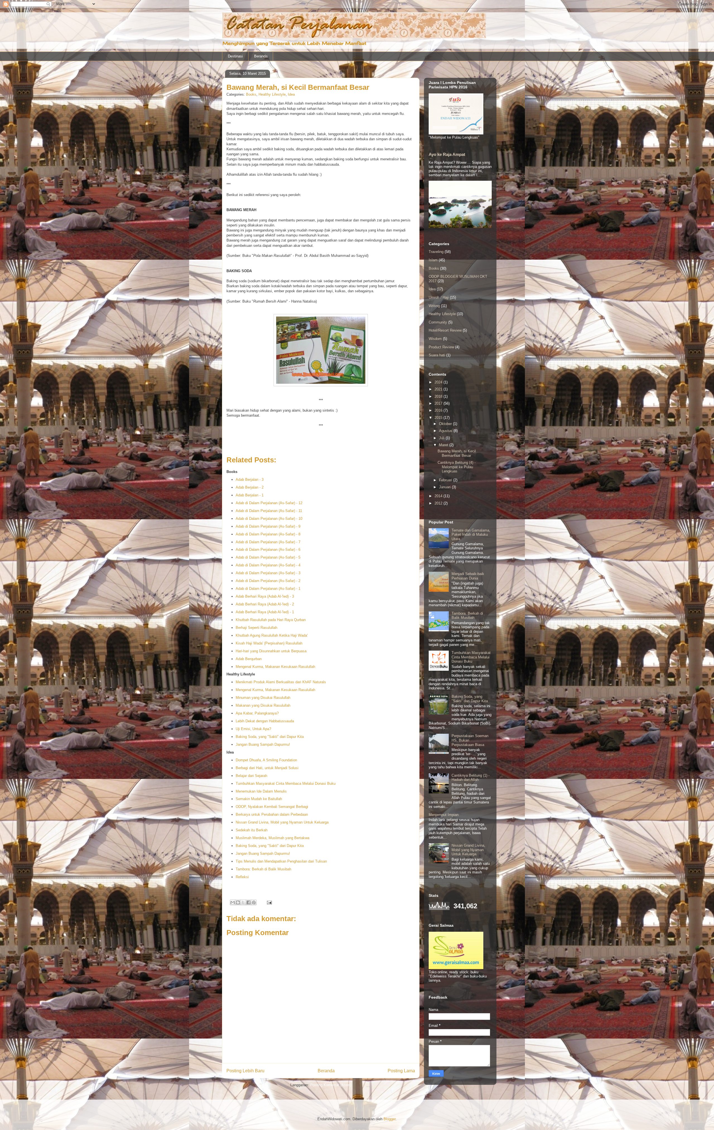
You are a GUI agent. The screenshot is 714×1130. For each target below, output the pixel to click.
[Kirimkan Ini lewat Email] (232, 902)
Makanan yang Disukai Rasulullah (263, 705)
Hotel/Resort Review (445, 330)
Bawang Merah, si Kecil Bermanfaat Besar (457, 453)
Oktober (446, 424)
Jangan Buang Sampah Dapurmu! (263, 744)
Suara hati (437, 355)
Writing (434, 306)
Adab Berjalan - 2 (250, 487)
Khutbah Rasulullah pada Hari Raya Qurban (271, 620)
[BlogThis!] (238, 902)
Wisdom (435, 339)
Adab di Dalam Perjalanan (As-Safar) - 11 (269, 511)
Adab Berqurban (249, 659)
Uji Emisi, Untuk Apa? (253, 729)
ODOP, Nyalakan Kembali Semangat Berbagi (272, 807)
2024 (439, 382)
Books (251, 94)
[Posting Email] (268, 902)
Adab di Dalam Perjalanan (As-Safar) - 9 (268, 526)
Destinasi (235, 56)
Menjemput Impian (444, 815)
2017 (439, 403)
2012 (439, 503)
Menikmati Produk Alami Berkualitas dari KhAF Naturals (281, 682)
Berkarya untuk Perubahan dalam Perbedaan (272, 814)
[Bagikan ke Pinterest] (254, 902)
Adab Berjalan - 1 (250, 495)
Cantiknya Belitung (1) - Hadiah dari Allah (470, 777)
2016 (439, 410)
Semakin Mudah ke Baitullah (259, 799)
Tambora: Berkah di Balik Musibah (263, 869)
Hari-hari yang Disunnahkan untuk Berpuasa (271, 651)
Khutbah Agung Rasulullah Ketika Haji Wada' (272, 635)
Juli (442, 438)
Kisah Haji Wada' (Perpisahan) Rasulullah (269, 643)
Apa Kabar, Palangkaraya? (257, 713)
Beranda (260, 56)
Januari (445, 487)
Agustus (446, 431)
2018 (439, 396)
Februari (446, 480)
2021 (439, 389)
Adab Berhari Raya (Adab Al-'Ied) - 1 (265, 612)
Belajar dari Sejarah (251, 776)
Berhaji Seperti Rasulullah (256, 628)
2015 (439, 418)
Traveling (436, 252)
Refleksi (242, 877)
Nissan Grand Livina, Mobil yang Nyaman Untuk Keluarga (282, 822)
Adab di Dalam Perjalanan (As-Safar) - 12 (269, 503)
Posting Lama (401, 1070)
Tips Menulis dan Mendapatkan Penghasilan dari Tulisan (281, 861)
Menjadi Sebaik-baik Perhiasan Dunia (468, 576)
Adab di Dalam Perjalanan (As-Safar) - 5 (268, 557)
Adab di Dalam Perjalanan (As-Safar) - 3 (268, 573)
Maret (444, 445)
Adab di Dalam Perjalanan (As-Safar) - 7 (268, 542)
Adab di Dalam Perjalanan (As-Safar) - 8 (268, 534)
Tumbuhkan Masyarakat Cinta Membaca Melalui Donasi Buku (286, 783)
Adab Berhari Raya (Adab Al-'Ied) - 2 (265, 604)
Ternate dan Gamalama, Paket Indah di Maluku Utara (471, 534)
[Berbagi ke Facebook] (248, 902)
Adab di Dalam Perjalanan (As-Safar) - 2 (268, 581)
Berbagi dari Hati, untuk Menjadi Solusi (267, 768)
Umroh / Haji (439, 297)
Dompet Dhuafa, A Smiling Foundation (266, 760)
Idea (291, 94)
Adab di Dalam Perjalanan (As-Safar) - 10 (269, 518)
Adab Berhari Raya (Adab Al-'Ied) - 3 (265, 596)
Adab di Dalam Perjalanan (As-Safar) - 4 (268, 565)
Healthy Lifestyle (272, 94)
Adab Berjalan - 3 (250, 479)
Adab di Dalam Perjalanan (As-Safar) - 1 (268, 588)
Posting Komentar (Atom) (330, 1085)
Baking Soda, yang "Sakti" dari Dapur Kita (270, 737)
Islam (433, 260)
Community (438, 322)
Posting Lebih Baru (245, 1070)
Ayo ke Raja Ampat (447, 154)
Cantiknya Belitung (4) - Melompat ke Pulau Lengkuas (457, 466)
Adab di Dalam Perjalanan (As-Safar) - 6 (268, 549)
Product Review (441, 347)
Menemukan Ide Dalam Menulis (261, 791)
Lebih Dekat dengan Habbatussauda (265, 721)
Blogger (389, 1119)
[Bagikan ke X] (243, 902)
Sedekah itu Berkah (251, 830)
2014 (439, 496)
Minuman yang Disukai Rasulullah (263, 698)
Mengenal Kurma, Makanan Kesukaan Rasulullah (275, 667)
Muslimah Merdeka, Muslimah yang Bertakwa (272, 838)
